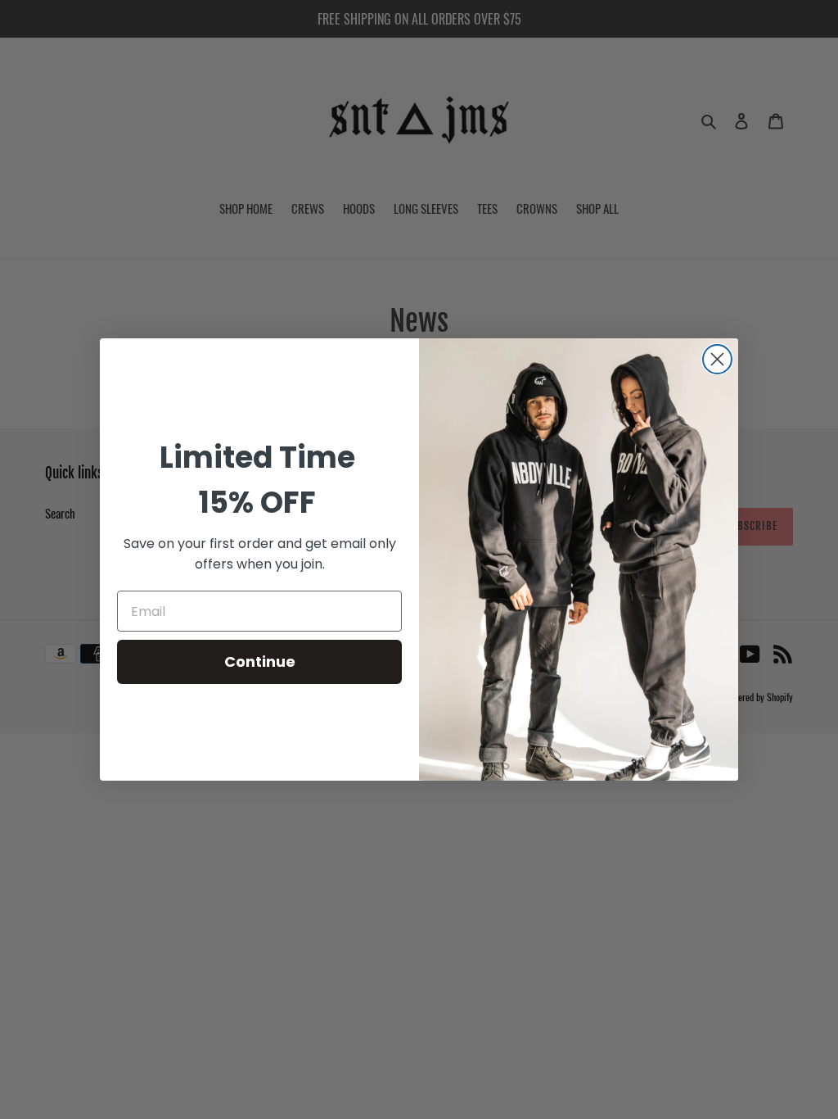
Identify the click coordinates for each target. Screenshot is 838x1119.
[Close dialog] (717, 359)
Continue (259, 661)
